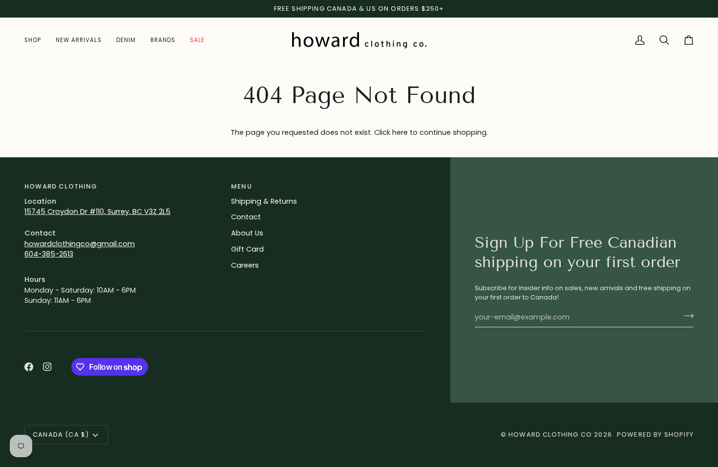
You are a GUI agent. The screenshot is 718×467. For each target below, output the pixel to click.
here (400, 132)
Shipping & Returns (264, 201)
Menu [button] (241, 186)
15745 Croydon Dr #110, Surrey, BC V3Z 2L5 (97, 211)
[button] (36, 41)
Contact (246, 217)
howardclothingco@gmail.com (79, 244)
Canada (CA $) (61, 434)
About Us (247, 233)
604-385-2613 (48, 254)
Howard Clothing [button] (61, 186)
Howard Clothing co (550, 434)
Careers (245, 265)
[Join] (685, 316)
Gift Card (247, 249)
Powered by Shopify (655, 434)
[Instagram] (47, 366)
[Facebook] (28, 366)
